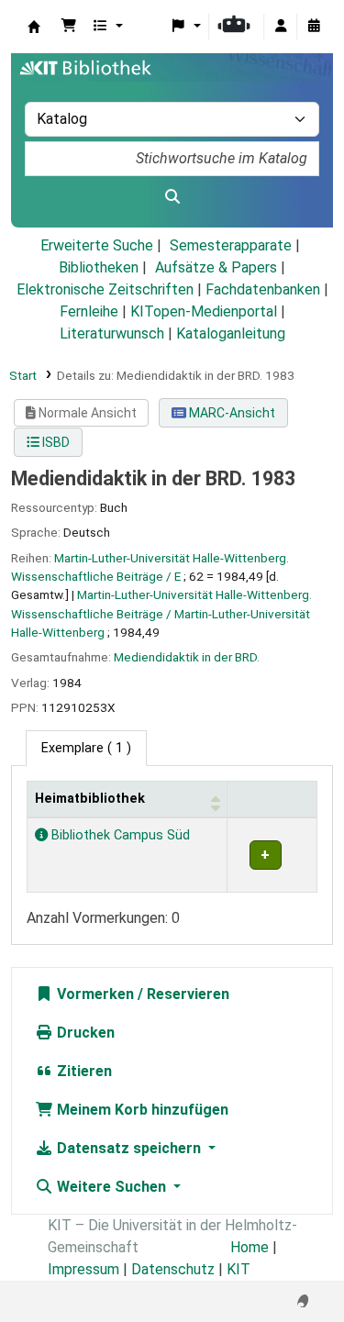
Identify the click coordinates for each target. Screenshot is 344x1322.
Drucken (84, 1032)
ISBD (54, 442)
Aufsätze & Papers (216, 267)
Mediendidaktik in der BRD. (187, 657)
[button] (68, 26)
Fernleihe (89, 311)
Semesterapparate (231, 245)
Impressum (83, 1269)
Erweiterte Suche (96, 245)
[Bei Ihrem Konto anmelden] (280, 26)
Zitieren (82, 1071)
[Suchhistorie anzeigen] (313, 26)
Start (23, 375)
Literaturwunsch (112, 333)
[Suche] (172, 197)
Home (249, 1247)
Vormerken (93, 994)
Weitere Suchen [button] (111, 1186)
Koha (34, 26)
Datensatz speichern (129, 1148)
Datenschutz (173, 1269)
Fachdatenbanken (262, 289)
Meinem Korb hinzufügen (140, 1109)
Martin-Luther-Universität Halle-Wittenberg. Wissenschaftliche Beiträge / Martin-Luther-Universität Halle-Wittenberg (161, 613)
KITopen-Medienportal (203, 311)
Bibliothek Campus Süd (119, 835)
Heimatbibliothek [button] (90, 798)
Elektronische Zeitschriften (105, 289)
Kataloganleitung (230, 333)
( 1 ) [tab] (86, 748)
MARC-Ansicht (230, 412)
